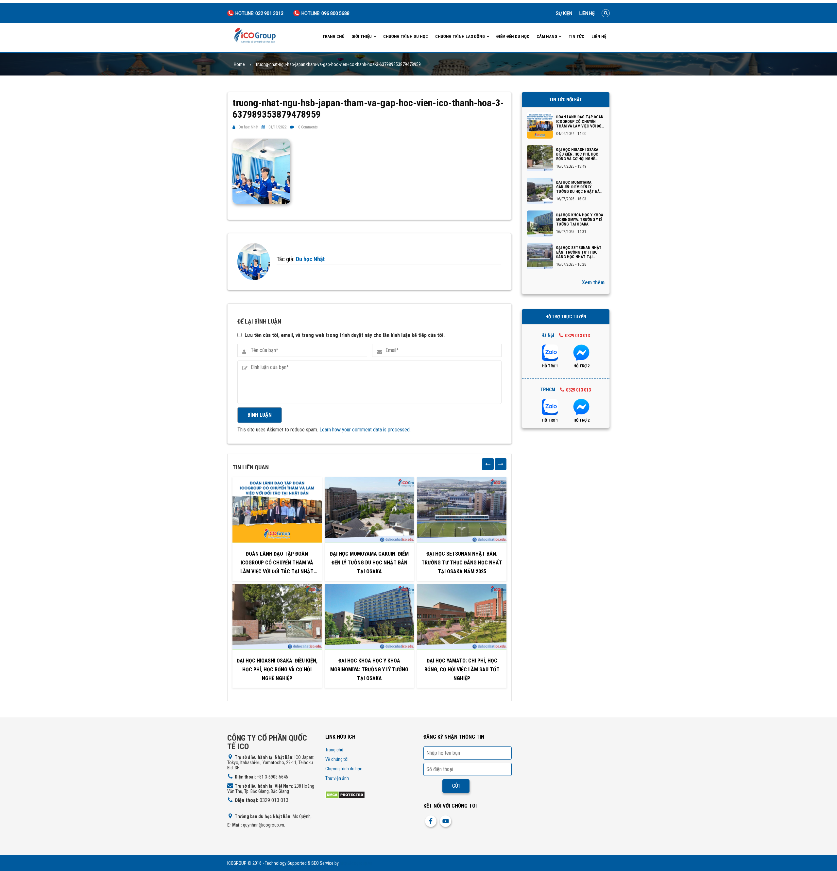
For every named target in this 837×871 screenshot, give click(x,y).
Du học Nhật (248, 127)
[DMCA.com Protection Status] (345, 794)
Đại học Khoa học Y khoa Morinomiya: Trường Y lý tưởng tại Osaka (369, 669)
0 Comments (308, 127)
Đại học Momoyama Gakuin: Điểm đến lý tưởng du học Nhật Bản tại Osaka (369, 563)
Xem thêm (593, 282)
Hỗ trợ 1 (550, 366)
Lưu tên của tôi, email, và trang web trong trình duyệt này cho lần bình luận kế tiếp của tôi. (345, 335)
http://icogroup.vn (356, 863)
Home (239, 64)
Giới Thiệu (361, 36)
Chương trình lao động (460, 36)
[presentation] (488, 464)
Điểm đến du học (512, 36)
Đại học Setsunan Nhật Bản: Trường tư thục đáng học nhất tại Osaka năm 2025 (461, 563)
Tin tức (576, 36)
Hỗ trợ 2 (581, 366)
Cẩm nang (547, 36)
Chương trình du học (405, 36)
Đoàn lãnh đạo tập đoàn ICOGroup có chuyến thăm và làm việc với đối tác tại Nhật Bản (277, 563)
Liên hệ (587, 13)
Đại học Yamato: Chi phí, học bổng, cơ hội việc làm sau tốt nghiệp (462, 669)
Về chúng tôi (337, 759)
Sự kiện (564, 13)
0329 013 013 (577, 335)
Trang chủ (333, 36)
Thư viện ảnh (337, 778)
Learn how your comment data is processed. (365, 430)
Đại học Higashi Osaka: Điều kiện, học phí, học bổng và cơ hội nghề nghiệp (277, 669)
